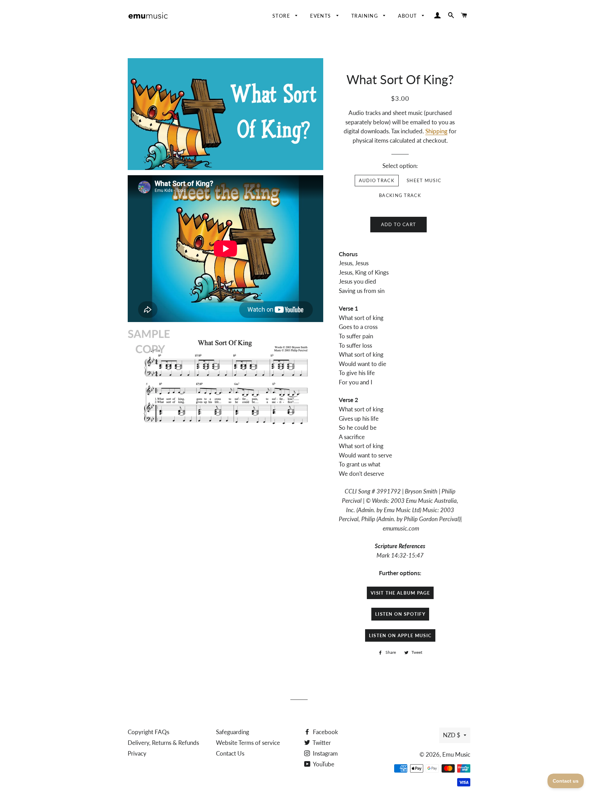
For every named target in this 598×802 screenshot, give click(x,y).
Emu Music (456, 754)
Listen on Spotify (400, 614)
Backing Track (400, 195)
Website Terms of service (248, 742)
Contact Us (230, 753)
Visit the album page (400, 593)
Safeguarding (232, 732)
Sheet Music (424, 180)
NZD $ (451, 735)
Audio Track (377, 180)
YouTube (323, 764)
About (408, 16)
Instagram (324, 753)
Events (321, 16)
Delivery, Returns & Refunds (163, 742)
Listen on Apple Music (400, 635)
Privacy (137, 753)
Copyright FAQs (148, 732)
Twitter (321, 742)
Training (365, 16)
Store (282, 16)
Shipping (436, 131)
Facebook (324, 732)
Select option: (400, 165)
